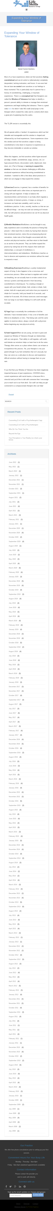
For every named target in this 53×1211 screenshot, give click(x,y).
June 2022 (12, 462)
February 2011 (14, 1038)
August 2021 (13, 497)
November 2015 (14, 797)
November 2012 (14, 950)
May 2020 (12, 559)
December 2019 (14, 581)
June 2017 (12, 713)
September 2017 (14, 700)
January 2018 (13, 682)
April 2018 (12, 669)
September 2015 (14, 805)
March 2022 (13, 471)
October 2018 (13, 643)
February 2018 (14, 678)
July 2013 (12, 915)
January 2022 (13, 475)
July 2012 (12, 968)
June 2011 (12, 1025)
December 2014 (14, 845)
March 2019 (13, 621)
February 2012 (14, 990)
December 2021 (14, 480)
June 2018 (12, 660)
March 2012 (13, 986)
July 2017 (12, 709)
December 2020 (14, 528)
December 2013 (14, 893)
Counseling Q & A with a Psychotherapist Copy (25, 420)
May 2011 (12, 1030)
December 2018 (14, 634)
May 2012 (12, 977)
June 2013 (12, 920)
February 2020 (14, 572)
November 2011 (14, 1003)
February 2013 (14, 937)
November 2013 (14, 898)
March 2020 (13, 568)
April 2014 (12, 880)
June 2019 (12, 607)
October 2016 (13, 748)
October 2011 (13, 1008)
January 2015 (13, 841)
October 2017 (13, 695)
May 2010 (12, 1078)
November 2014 (14, 849)
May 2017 (12, 717)
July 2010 (12, 1069)
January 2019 (13, 629)
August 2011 (13, 1016)
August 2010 (13, 1065)
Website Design (20, 1207)
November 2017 (14, 691)
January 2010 (13, 1096)
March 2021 (13, 515)
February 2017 (14, 731)
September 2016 (14, 753)
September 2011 (14, 1012)
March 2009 (13, 1126)
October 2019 (13, 590)
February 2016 (14, 783)
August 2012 (13, 964)
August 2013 (13, 911)
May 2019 (12, 612)
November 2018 (14, 638)
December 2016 (14, 739)
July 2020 (12, 550)
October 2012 (13, 955)
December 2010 (14, 1047)
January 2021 (13, 524)
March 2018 (13, 673)
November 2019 (14, 585)
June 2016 (12, 766)
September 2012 (14, 959)
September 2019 (14, 594)
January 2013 (13, 942)
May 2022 (12, 467)
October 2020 (13, 537)
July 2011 (12, 1021)
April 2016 (12, 775)
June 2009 (12, 1113)
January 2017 (13, 735)
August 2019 (13, 599)
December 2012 (14, 946)
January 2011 (13, 1043)
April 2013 (12, 928)
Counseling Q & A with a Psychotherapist (23, 425)
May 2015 (12, 823)
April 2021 (12, 511)
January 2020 (13, 577)
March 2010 (13, 1087)
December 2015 (14, 792)
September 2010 (14, 1060)
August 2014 (13, 862)
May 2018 (12, 665)
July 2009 (12, 1109)
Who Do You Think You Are (18, 429)
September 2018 (14, 647)
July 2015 (12, 814)
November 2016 (14, 744)
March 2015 (13, 832)
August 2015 (13, 810)
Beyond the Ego (14, 433)
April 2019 (12, 616)
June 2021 (12, 506)
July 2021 (12, 502)
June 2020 (12, 555)
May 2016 (12, 770)
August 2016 (13, 757)
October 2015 (13, 801)
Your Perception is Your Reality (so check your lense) (25, 439)
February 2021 (14, 519)
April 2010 (12, 1082)
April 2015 (12, 827)
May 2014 (12, 876)
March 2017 (13, 726)
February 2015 (14, 836)
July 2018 (12, 656)
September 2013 (14, 906)
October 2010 (13, 1056)
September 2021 (14, 493)
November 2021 (14, 484)
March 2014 (13, 884)
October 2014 (13, 854)
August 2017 (13, 704)
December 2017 (14, 687)
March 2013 (13, 933)
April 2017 (12, 722)
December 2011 (14, 999)
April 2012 (12, 981)
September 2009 (14, 1104)
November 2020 (14, 533)
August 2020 (13, 546)
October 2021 (13, 489)
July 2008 (12, 1131)
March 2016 (13, 779)
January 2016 (13, 788)
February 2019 (14, 625)
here (10, 109)
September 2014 (14, 858)
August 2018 (13, 651)
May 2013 (12, 924)
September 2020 (14, 541)
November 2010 (14, 1052)
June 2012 (12, 972)
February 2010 (14, 1091)
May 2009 (12, 1118)
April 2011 (12, 1034)
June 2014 (12, 871)
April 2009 (12, 1122)
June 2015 (12, 819)
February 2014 (14, 889)
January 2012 (13, 994)
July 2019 (12, 603)
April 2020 (12, 563)
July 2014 (12, 867)
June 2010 (12, 1074)
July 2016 (12, 761)
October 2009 (13, 1100)
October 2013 (13, 902)
